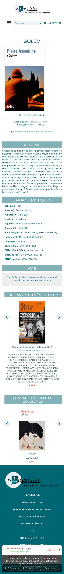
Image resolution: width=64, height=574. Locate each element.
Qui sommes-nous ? (32, 538)
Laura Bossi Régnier (17, 376)
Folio (30, 124)
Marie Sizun (32, 457)
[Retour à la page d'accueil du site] (32, 9)
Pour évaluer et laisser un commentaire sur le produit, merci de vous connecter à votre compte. (32, 278)
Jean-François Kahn (47, 368)
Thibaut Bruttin (27, 357)
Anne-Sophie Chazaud (37, 370)
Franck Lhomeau (46, 357)
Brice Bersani (28, 373)
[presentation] (7, 317)
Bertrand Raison (37, 381)
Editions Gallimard (38, 121)
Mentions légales (32, 524)
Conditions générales (32, 517)
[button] (24, 78)
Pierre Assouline (29, 114)
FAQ (32, 531)
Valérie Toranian (18, 354)
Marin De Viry (30, 365)
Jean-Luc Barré (47, 365)
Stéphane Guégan (23, 379)
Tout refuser (51, 568)
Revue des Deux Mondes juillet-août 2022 (32, 346)
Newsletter (32, 495)
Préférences (13, 568)
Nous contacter (32, 503)
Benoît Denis (15, 365)
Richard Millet (42, 379)
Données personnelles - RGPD (32, 510)
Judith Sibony (35, 354)
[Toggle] (9, 22)
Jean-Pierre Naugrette (41, 359)
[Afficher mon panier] (45, 22)
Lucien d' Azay (28, 368)
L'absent (32, 453)
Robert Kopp (12, 368)
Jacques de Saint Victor (21, 362)
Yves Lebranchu (16, 370)
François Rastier (46, 373)
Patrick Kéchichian (39, 376)
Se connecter (55, 22)
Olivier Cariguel (18, 359)
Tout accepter (32, 568)
